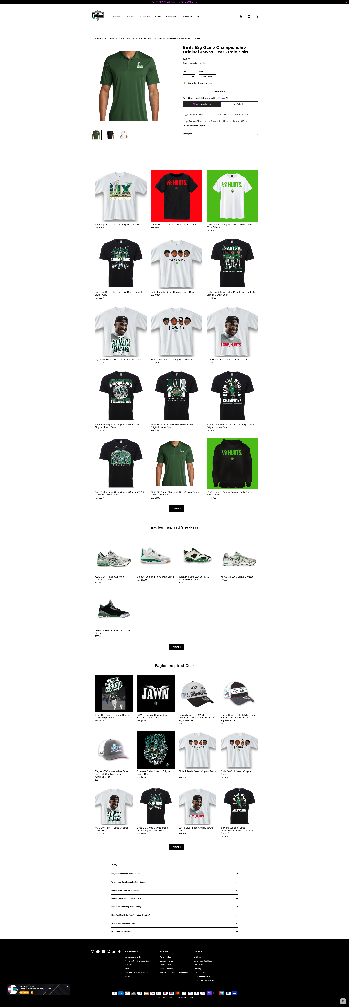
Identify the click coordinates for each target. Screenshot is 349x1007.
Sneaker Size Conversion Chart (137, 973)
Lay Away (197, 969)
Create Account (200, 973)
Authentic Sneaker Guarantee (137, 961)
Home (93, 38)
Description (187, 134)
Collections (101, 38)
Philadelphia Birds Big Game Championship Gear (127, 38)
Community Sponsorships (204, 980)
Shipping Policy (165, 965)
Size (184, 72)
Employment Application (203, 976)
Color (201, 72)
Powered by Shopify (185, 998)
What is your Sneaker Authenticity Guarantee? (130, 882)
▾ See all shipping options (195, 126)
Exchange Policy (166, 961)
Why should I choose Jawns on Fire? (126, 874)
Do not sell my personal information (173, 973)
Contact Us (198, 965)
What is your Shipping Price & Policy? (126, 907)
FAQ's (127, 969)
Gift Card (128, 965)
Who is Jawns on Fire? (134, 957)
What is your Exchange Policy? (124, 923)
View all (176, 508)
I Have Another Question (121, 931)
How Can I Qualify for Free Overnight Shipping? (130, 915)
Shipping (186, 63)
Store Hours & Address (203, 961)
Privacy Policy (165, 957)
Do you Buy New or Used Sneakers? (126, 890)
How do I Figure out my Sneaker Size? (126, 898)
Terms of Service (166, 969)
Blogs (127, 976)
